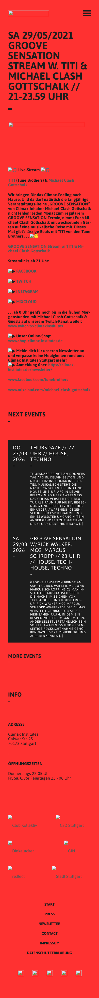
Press (50, 914)
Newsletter (49, 924)
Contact (50, 933)
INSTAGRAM (27, 291)
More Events (24, 656)
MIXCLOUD (26, 301)
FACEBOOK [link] (26, 271)
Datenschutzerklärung (49, 953)
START (49, 904)
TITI (11, 180)
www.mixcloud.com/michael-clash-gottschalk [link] (49, 389)
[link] (38, 379)
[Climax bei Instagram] (35, 974)
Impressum (49, 943)
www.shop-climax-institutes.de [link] (35, 340)
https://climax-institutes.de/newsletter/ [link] (41, 367)
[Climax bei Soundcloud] (64, 974)
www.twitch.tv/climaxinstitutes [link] (35, 326)
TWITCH (23, 281)
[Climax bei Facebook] (21, 974)
